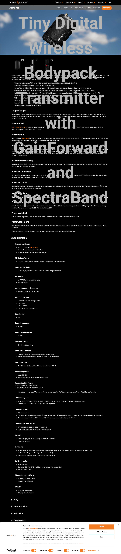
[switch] (50, 550)
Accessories (79, 8)
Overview (59, 8)
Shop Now (106, 8)
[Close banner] (118, 525)
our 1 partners (33, 528)
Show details (92, 550)
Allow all (101, 526)
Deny (101, 537)
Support (80, 2)
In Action (88, 8)
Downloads (96, 8)
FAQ (72, 8)
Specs (66, 8)
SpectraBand (34, 247)
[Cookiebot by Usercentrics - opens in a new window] (11, 550)
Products (58, 2)
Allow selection (101, 532)
